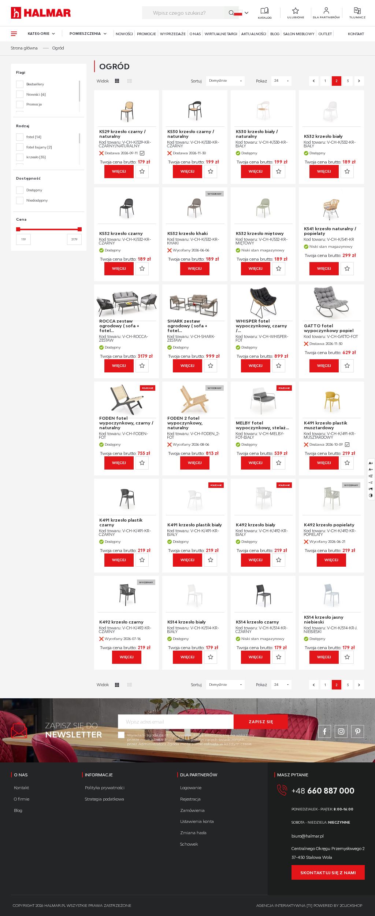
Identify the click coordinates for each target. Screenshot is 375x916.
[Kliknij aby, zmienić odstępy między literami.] (371, 469)
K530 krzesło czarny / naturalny (190, 134)
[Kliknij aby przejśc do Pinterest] (357, 731)
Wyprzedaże (173, 34)
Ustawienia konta (197, 821)
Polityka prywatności (105, 787)
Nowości (124, 34)
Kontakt (356, 34)
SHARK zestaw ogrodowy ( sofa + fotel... (187, 326)
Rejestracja (190, 799)
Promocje (146, 34)
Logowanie (190, 787)
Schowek (189, 844)
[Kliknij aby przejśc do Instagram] (341, 731)
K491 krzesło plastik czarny (120, 522)
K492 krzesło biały (255, 524)
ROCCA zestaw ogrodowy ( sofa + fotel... (119, 326)
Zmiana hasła (193, 832)
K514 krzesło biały (186, 621)
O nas (195, 34)
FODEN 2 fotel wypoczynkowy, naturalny (185, 423)
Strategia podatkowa (104, 799)
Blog (274, 34)
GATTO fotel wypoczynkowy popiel (328, 328)
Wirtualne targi (221, 34)
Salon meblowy (299, 34)
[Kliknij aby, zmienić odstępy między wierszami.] (371, 476)
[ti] (309, 905)
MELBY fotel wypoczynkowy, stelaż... (262, 425)
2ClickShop (351, 905)
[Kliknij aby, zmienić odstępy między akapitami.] (371, 489)
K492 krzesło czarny (121, 621)
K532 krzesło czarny (121, 233)
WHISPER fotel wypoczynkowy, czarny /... (261, 326)
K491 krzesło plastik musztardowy (325, 425)
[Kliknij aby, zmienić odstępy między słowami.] (371, 483)
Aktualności (253, 34)
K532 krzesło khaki (187, 233)
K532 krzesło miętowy (260, 233)
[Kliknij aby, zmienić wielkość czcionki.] (371, 463)
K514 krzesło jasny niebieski (324, 619)
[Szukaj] (231, 12)
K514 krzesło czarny (257, 621)
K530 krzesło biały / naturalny (257, 134)
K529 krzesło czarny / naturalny (122, 134)
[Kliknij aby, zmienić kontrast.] (371, 495)
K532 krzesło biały (323, 136)
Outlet (325, 34)
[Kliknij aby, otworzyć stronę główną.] (41, 13)
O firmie (21, 799)
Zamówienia (192, 810)
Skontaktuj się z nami (328, 872)
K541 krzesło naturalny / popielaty (330, 231)
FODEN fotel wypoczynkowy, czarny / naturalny (126, 423)
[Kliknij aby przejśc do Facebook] (324, 731)
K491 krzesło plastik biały (194, 524)
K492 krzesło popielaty (329, 524)
